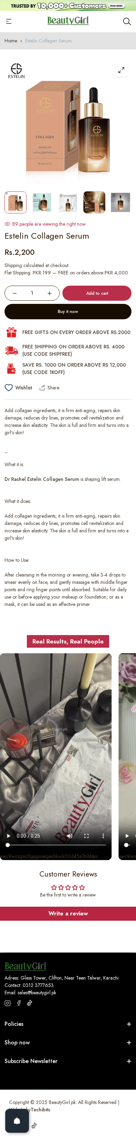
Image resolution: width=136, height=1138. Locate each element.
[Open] (17, 1121)
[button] (119, 569)
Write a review (68, 913)
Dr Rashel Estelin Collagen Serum (42, 479)
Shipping (13, 265)
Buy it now (68, 311)
